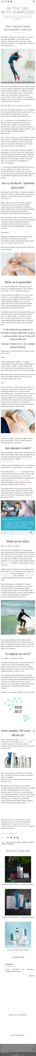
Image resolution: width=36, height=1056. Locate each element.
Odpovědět (31, 975)
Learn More (15, 1055)
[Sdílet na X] (11, 837)
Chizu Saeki (17, 471)
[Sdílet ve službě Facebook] (7, 837)
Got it (23, 1055)
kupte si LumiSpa (20, 480)
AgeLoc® (9, 842)
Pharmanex (28, 740)
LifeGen (31, 842)
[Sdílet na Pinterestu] (14, 837)
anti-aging (16, 842)
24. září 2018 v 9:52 (10, 966)
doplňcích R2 (30, 575)
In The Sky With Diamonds (18, 10)
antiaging (24, 842)
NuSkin (21, 740)
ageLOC (7, 563)
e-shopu (25, 742)
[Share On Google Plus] (17, 837)
